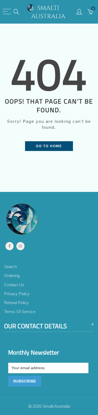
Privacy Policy (17, 294)
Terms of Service (19, 312)
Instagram (20, 246)
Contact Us (14, 285)
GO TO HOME (49, 146)
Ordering (12, 276)
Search (10, 267)
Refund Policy (16, 303)
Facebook (9, 246)
